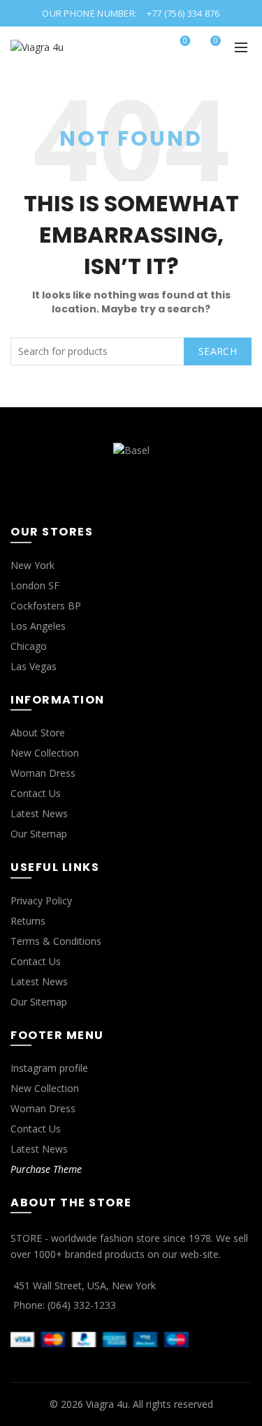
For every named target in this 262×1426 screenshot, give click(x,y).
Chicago (28, 646)
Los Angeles (38, 625)
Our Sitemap (38, 833)
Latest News (39, 813)
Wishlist (185, 41)
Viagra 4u (107, 1404)
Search (217, 351)
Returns (27, 920)
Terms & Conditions (55, 941)
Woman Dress (42, 773)
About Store (37, 732)
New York (32, 565)
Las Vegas (33, 666)
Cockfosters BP (45, 605)
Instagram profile (49, 1068)
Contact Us (35, 793)
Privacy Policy (41, 900)
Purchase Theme (46, 1169)
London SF (34, 585)
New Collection (44, 752)
